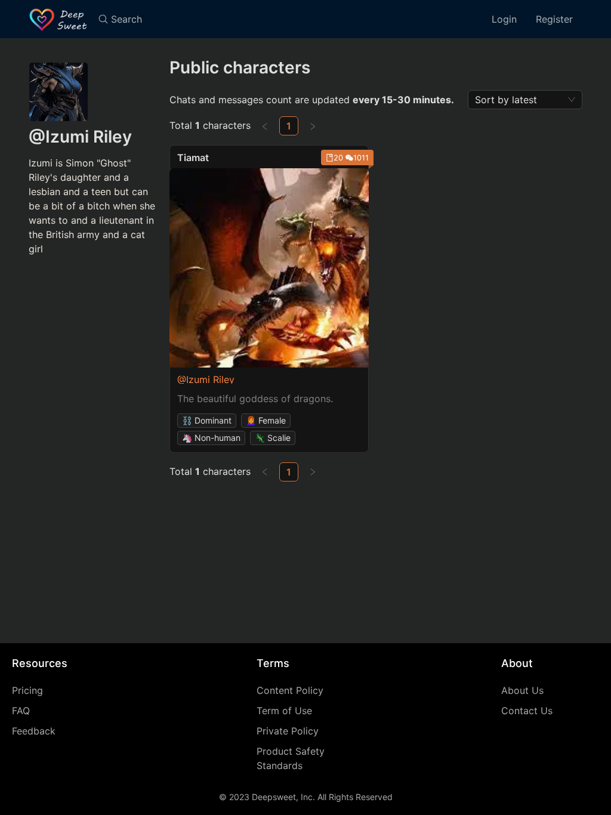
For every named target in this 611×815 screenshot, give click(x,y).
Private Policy (288, 731)
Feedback (33, 731)
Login (504, 19)
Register (554, 19)
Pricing (27, 690)
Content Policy (290, 690)
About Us (522, 690)
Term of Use (284, 711)
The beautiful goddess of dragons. (255, 399)
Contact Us (527, 711)
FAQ (21, 711)
